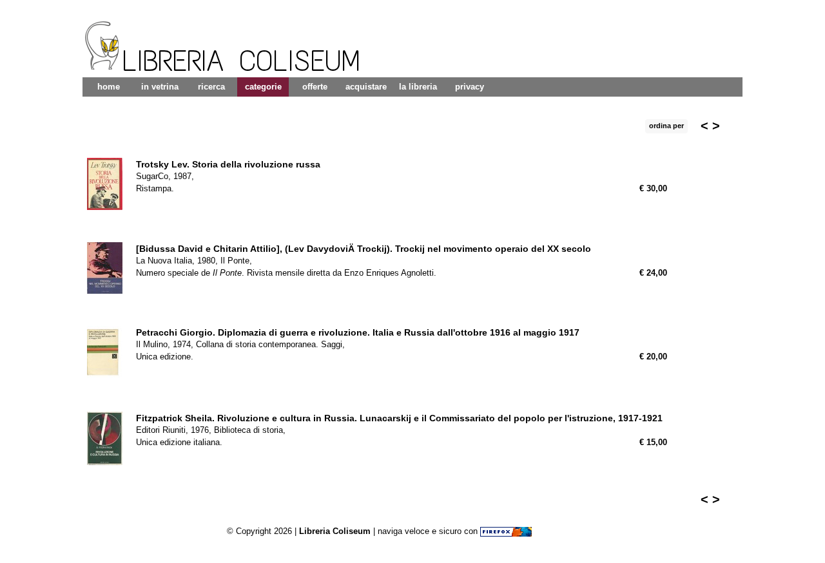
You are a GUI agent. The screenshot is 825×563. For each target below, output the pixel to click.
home (108, 86)
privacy (469, 86)
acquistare (366, 86)
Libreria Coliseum (335, 531)
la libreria (418, 86)
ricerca (211, 86)
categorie (263, 86)
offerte (314, 86)
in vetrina (160, 86)
